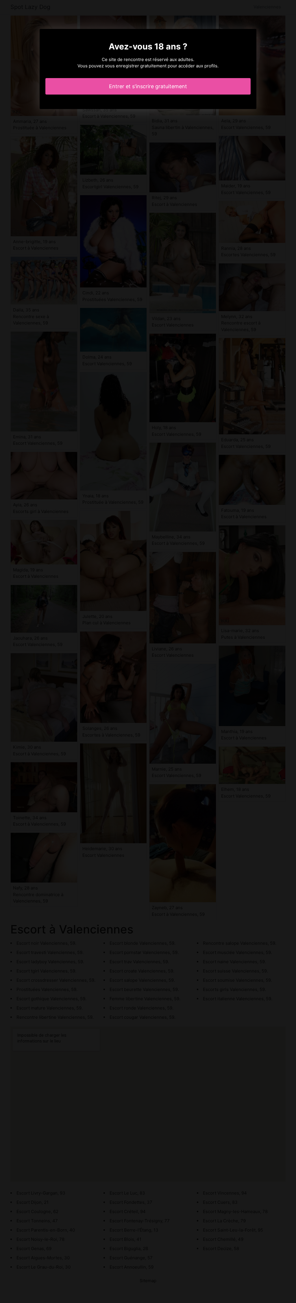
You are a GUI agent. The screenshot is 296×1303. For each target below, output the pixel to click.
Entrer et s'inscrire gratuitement (148, 86)
